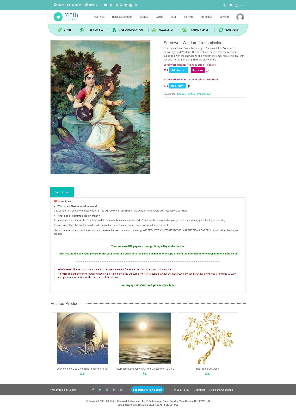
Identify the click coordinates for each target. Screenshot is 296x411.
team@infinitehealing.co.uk (139, 404)
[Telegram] (130, 5)
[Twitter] (111, 5)
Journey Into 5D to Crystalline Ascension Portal (82, 368)
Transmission (204, 94)
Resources (206, 16)
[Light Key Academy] (66, 16)
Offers (92, 5)
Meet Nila (99, 16)
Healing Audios (199, 29)
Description (62, 192)
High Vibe (188, 16)
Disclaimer (199, 389)
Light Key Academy (122, 16)
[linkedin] (114, 389)
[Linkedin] (126, 5)
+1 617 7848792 (170, 404)
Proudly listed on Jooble (63, 389)
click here (168, 285)
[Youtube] (136, 5)
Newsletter (166, 29)
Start (60, 5)
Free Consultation (131, 29)
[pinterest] (107, 389)
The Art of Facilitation (207, 368)
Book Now (177, 85)
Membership (232, 29)
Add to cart (178, 70)
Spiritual (191, 94)
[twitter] (100, 389)
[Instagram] (116, 5)
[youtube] (121, 389)
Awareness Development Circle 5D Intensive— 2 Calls (145, 368)
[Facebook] (105, 5)
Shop (173, 16)
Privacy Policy (181, 389)
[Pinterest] (121, 5)
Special (181, 94)
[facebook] (93, 389)
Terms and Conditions (221, 389)
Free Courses (95, 29)
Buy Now (197, 70)
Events (159, 16)
